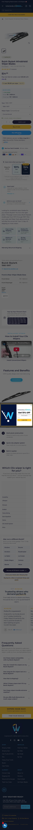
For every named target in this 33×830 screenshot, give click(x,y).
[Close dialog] (31, 405)
